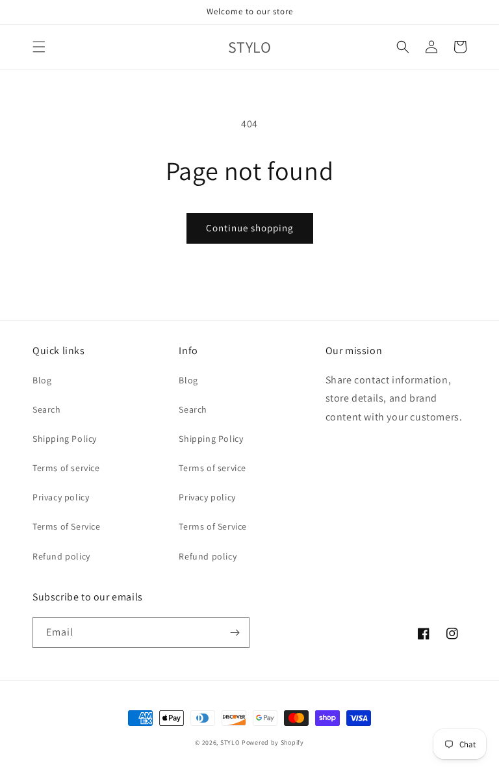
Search (46, 409)
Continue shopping (250, 228)
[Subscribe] (234, 632)
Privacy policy (60, 497)
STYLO (230, 742)
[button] (39, 46)
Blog (41, 380)
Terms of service (66, 468)
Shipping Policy (64, 438)
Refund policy (61, 556)
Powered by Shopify (273, 742)
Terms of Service (66, 526)
